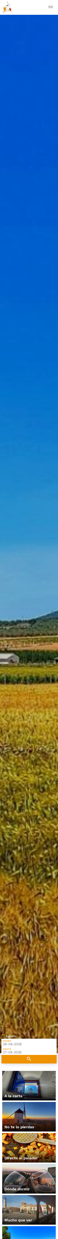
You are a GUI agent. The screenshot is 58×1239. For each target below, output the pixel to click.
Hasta (7, 1049)
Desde (7, 1041)
